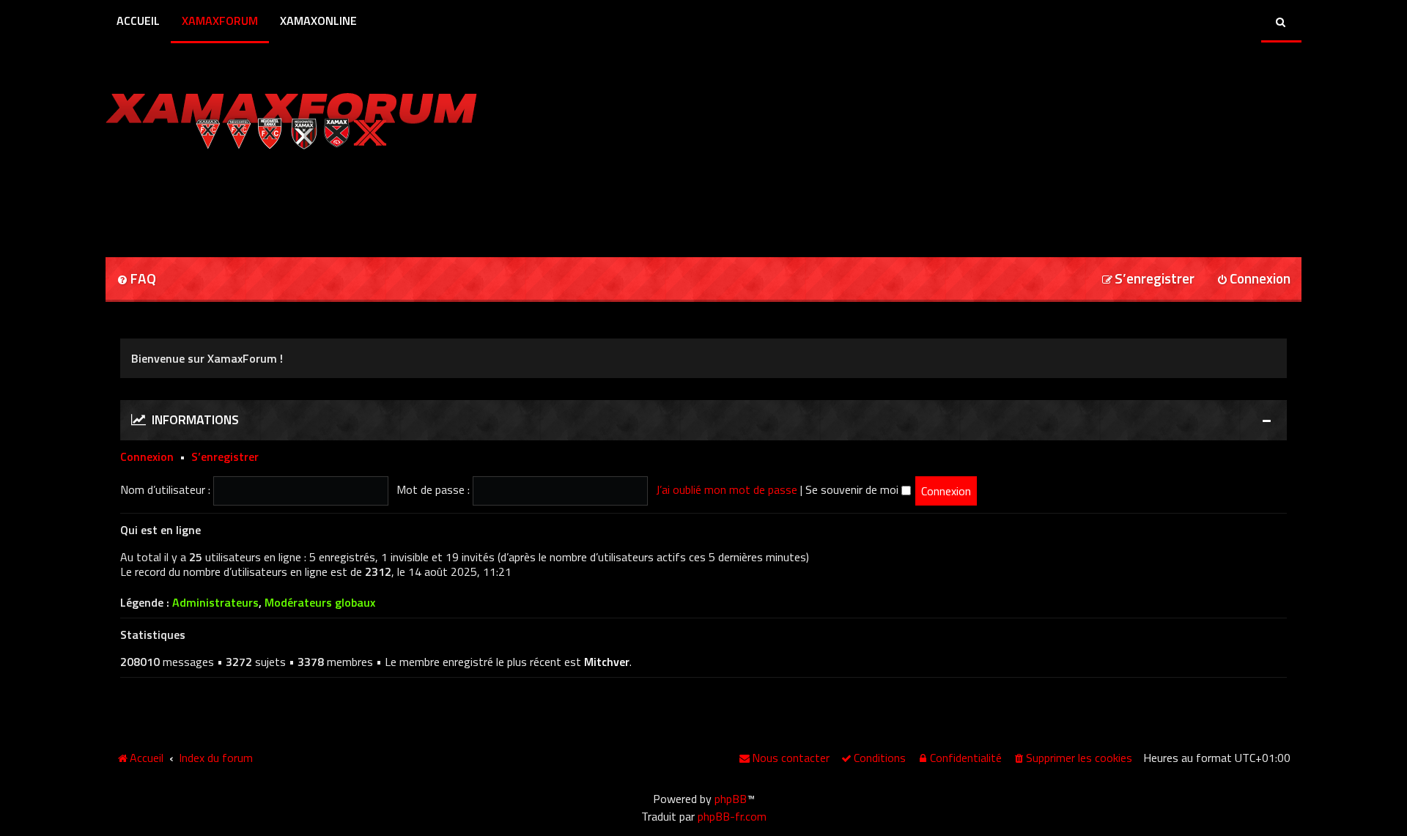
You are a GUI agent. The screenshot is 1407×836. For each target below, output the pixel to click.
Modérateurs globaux (320, 602)
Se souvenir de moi (853, 489)
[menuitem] (136, 279)
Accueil (138, 20)
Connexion (147, 456)
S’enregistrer (225, 456)
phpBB (730, 798)
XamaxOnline (318, 20)
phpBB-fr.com (732, 816)
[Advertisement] (277, 199)
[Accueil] (291, 117)
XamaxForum (220, 20)
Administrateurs (215, 602)
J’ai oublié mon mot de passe (726, 489)
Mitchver (606, 661)
